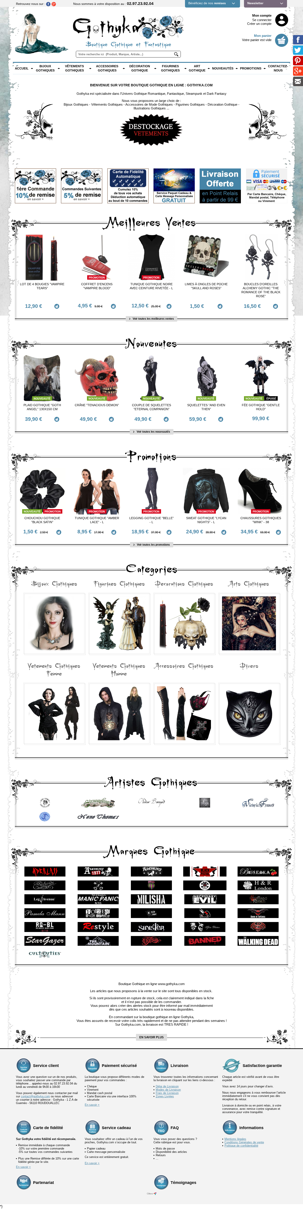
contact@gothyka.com (35, 1096)
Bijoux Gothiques (45, 68)
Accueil (22, 68)
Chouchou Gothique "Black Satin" (42, 520)
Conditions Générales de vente (244, 1142)
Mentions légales (235, 1139)
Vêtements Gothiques (74, 68)
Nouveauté (42, 398)
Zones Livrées (165, 1096)
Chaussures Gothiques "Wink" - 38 (260, 520)
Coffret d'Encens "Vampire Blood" (96, 286)
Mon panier (263, 36)
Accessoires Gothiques (107, 68)
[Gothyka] (32, 68)
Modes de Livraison (168, 1089)
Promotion (97, 277)
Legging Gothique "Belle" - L (151, 520)
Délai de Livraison (167, 1086)
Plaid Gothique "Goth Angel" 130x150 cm (42, 407)
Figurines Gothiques (170, 68)
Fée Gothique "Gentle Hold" (261, 407)
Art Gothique (197, 68)
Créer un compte (259, 24)
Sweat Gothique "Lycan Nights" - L (206, 520)
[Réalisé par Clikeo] (155, 1193)
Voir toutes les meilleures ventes (153, 318)
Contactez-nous (278, 68)
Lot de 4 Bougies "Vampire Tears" (42, 286)
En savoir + (92, 1104)
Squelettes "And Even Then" (206, 407)
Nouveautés (222, 68)
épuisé (271, 398)
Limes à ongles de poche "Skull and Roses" (206, 286)
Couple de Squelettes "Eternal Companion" (151, 407)
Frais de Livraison (167, 1093)
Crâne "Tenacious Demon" (97, 405)
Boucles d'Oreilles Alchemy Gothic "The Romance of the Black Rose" (260, 290)
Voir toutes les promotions (153, 544)
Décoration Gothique (139, 68)
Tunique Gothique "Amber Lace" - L (97, 520)
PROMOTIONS (250, 68)
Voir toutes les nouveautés (153, 431)
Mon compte (262, 15)
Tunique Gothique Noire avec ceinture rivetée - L (151, 286)
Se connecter (262, 20)
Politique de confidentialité (241, 1145)
